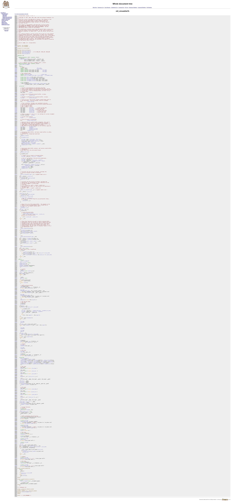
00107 (16, 111)
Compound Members (142, 7)
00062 (16, 70)
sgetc (21, 331)
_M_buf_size (31, 95)
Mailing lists (4, 22)
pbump (21, 397)
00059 (16, 68)
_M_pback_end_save (33, 129)
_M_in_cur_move (23, 174)
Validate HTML (6, 30)
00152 (16, 151)
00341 (16, 322)
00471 (16, 439)
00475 (16, 443)
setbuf (29, 288)
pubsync (22, 299)
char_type (39, 68)
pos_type (44, 70)
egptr (30, 315)
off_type (44, 71)
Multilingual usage (5, 24)
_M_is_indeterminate (25, 246)
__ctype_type (43, 74)
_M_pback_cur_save (33, 128)
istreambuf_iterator (31, 79)
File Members (149, 7)
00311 (16, 295)
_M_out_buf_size (24, 207)
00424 (16, 397)
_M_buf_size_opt (32, 97)
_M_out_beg (31, 110)
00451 (16, 421)
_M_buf (30, 92)
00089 (16, 95)
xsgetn (29, 342)
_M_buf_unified (30, 101)
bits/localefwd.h (26, 52)
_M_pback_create (24, 135)
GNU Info (5, 15)
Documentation (5, 13)
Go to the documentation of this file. (21, 13)
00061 (16, 69)
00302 (16, 287)
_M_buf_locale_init (31, 120)
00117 (16, 120)
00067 (16, 75)
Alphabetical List (114, 7)
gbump (21, 376)
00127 (16, 129)
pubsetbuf (22, 287)
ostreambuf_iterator (31, 80)
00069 (16, 77)
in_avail (22, 304)
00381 (16, 358)
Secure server (5, 23)
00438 (16, 409)
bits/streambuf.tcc (26, 491)
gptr (38, 315)
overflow (22, 465)
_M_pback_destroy (24, 151)
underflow (29, 336)
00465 (16, 434)
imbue (23, 273)
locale (21, 117)
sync (33, 299)
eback (21, 368)
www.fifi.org (3, 12)
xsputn (29, 355)
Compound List (121, 7)
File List (126, 7)
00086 (16, 92)
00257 (16, 246)
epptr (21, 394)
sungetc (22, 348)
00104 (16, 108)
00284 (16, 270)
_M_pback (31, 127)
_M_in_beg (31, 107)
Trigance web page (6, 19)
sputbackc (22, 345)
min (30, 140)
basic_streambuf (26, 64)
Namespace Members (133, 7)
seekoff (29, 292)
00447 (16, 417)
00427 (16, 399)
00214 (16, 207)
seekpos (29, 297)
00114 (16, 117)
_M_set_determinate (24, 236)
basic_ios (29, 77)
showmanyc (29, 317)
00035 (16, 46)
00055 (16, 64)
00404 (16, 379)
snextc (21, 322)
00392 (16, 368)
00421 (16, 394)
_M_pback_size (32, 126)
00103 (16, 107)
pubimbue (22, 270)
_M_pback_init (30, 130)
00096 (16, 101)
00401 (16, 376)
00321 (16, 304)
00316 (16, 299)
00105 (16, 109)
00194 (16, 189)
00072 (16, 79)
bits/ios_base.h (26, 53)
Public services (5, 20)
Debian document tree (7, 17)
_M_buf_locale (32, 117)
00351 (16, 331)
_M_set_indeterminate (25, 228)
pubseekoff (22, 290)
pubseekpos (22, 295)
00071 (16, 78)
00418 (16, 391)
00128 (16, 130)
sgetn (21, 341)
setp (24, 233)
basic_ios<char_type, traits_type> (38, 83)
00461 (16, 430)
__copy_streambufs (23, 59)
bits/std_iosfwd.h (26, 50)
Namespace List (101, 7)
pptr (21, 391)
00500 (16, 465)
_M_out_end (31, 112)
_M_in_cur (31, 108)
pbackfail (22, 458)
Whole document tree (7, 18)
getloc (21, 278)
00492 (16, 458)
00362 (16, 341)
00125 (16, 127)
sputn (21, 354)
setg (25, 143)
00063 (16, 71)
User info (3, 21)
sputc (21, 352)
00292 (16, 278)
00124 (16, 126)
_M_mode (23, 230)
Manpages (5, 14)
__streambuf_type (48, 75)
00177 (16, 174)
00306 (16, 290)
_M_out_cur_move (24, 189)
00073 (16, 80)
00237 (16, 228)
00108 (16, 112)
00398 (16, 373)
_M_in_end (31, 109)
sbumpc (21, 328)
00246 (16, 236)
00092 (16, 97)
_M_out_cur (31, 111)
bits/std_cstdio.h (26, 51)
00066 (16, 74)
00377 (16, 354)
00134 (16, 135)
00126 (16, 128)
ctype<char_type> (28, 74)
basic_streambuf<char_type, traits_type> (33, 75)
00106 (16, 110)
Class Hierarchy (107, 7)
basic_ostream (30, 78)
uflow (21, 443)
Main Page (95, 7)
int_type (44, 69)
